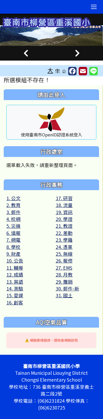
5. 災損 (13, 226)
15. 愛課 (14, 295)
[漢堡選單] (94, 7)
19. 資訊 (64, 212)
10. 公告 (14, 260)
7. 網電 (13, 239)
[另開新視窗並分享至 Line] (93, 71)
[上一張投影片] (26, 53)
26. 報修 (64, 260)
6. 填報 (13, 233)
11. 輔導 (14, 267)
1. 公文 (13, 198)
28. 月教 (64, 274)
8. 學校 (13, 247)
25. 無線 (64, 253)
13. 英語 (14, 281)
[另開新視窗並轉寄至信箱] (83, 71)
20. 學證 (64, 219)
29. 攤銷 (64, 281)
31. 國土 (64, 295)
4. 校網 (13, 219)
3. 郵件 (13, 212)
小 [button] (64, 70)
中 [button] (57, 70)
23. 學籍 (64, 239)
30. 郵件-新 (67, 288)
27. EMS (64, 267)
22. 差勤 (64, 233)
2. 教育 (13, 205)
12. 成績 (14, 274)
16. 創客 (14, 302)
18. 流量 (64, 205)
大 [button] (50, 70)
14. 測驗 (14, 288)
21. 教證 (64, 226)
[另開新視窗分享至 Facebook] (72, 71)
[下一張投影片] (77, 53)
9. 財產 (13, 253)
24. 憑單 (64, 247)
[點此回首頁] (51, 35)
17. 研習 (64, 198)
